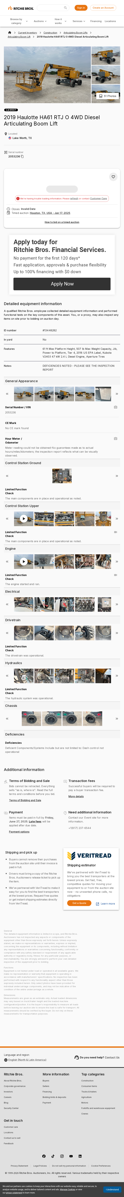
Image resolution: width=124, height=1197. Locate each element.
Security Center (11, 1108)
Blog (6, 1102)
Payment (47, 1102)
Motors (84, 1102)
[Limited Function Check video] (115, 532)
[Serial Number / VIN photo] (115, 407)
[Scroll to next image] (117, 394)
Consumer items (89, 1086)
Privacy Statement (19, 1166)
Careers (7, 1097)
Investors (8, 1091)
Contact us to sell (12, 1138)
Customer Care (98, 198)
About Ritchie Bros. (13, 1080)
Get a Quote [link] (79, 903)
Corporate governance (15, 1086)
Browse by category (16, 21)
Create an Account (103, 7)
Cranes (84, 1113)
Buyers (46, 1080)
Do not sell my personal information (69, 1166)
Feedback (9, 1143)
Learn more (108, 903)
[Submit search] (65, 8)
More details (76, 796)
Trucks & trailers (89, 1091)
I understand (112, 1189)
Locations (110, 21)
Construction (87, 1080)
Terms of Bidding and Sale (25, 800)
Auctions (39, 21)
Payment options (19, 832)
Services (77, 21)
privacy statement (14, 1192)
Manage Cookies (67, 1189)
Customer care (11, 1127)
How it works (58, 21)
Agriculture (86, 1097)
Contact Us (112, 1057)
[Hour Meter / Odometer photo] (115, 438)
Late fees (35, 821)
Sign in (81, 7)
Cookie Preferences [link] (101, 1166)
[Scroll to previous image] (7, 394)
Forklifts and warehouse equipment (98, 1108)
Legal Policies (40, 1166)
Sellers (46, 1086)
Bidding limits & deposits (54, 1097)
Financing (96, 21)
